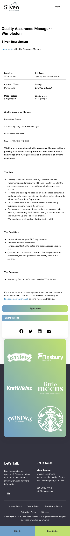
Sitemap (45, 512)
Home (4, 49)
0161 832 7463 (12, 477)
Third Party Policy (53, 506)
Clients (17, 531)
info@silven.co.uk (12, 480)
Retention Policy (28, 512)
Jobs (11, 49)
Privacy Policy (15, 506)
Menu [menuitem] (58, 6)
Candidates (52, 531)
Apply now (35, 308)
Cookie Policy (33, 506)
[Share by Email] (48, 331)
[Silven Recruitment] (11, 6)
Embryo (45, 520)
